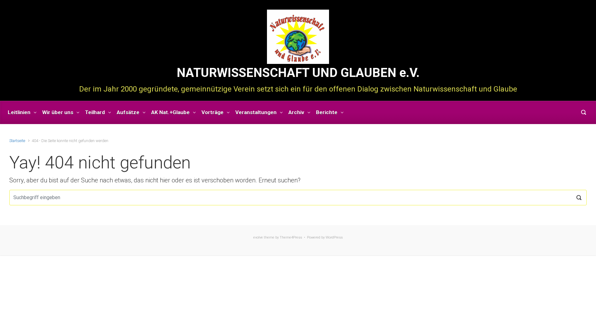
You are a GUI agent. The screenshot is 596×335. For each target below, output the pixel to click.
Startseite (17, 140)
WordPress (334, 237)
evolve (258, 237)
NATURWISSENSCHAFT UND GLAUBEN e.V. (298, 72)
